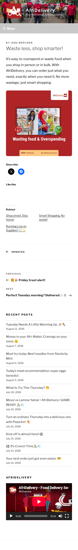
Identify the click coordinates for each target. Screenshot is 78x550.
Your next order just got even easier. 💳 (33, 458)
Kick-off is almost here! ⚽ (24, 434)
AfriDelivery (40, 9)
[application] (39, 501)
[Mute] (60, 516)
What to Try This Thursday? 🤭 (27, 388)
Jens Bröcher (22, 42)
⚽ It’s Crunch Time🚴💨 (23, 446)
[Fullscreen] (67, 516)
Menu (11, 28)
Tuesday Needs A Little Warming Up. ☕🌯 (36, 324)
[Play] (11, 516)
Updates (18, 252)
